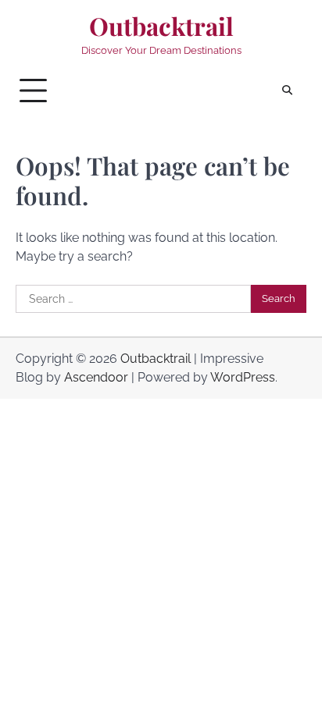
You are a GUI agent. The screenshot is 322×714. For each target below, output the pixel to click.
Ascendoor (96, 377)
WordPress (242, 377)
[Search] (287, 90)
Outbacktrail (161, 26)
